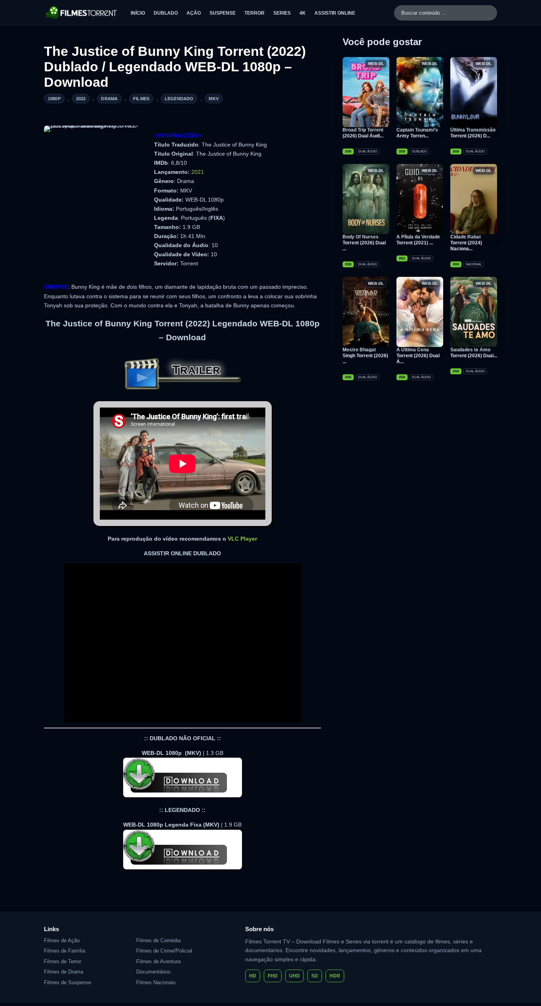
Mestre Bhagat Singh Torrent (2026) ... (365, 355)
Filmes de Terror (62, 961)
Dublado (166, 13)
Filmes (141, 98)
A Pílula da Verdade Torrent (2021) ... (418, 240)
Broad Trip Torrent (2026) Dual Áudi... (363, 133)
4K (302, 13)
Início (138, 13)
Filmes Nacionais (156, 982)
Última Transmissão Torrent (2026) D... (472, 133)
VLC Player (242, 538)
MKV (213, 98)
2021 (197, 172)
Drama (109, 98)
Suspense (223, 13)
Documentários (153, 972)
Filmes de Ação (62, 940)
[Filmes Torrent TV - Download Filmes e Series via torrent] (82, 12)
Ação (194, 13)
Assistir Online (334, 13)
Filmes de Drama (63, 972)
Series (282, 13)
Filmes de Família (64, 951)
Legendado (179, 98)
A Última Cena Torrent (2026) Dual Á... (418, 355)
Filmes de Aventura (158, 961)
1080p (54, 98)
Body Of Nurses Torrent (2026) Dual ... (364, 242)
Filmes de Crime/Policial (164, 951)
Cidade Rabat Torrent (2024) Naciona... (466, 242)
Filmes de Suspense (67, 982)
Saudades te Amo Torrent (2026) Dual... (473, 352)
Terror (254, 13)
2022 (81, 98)
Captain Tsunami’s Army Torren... (417, 133)
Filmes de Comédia (158, 940)
